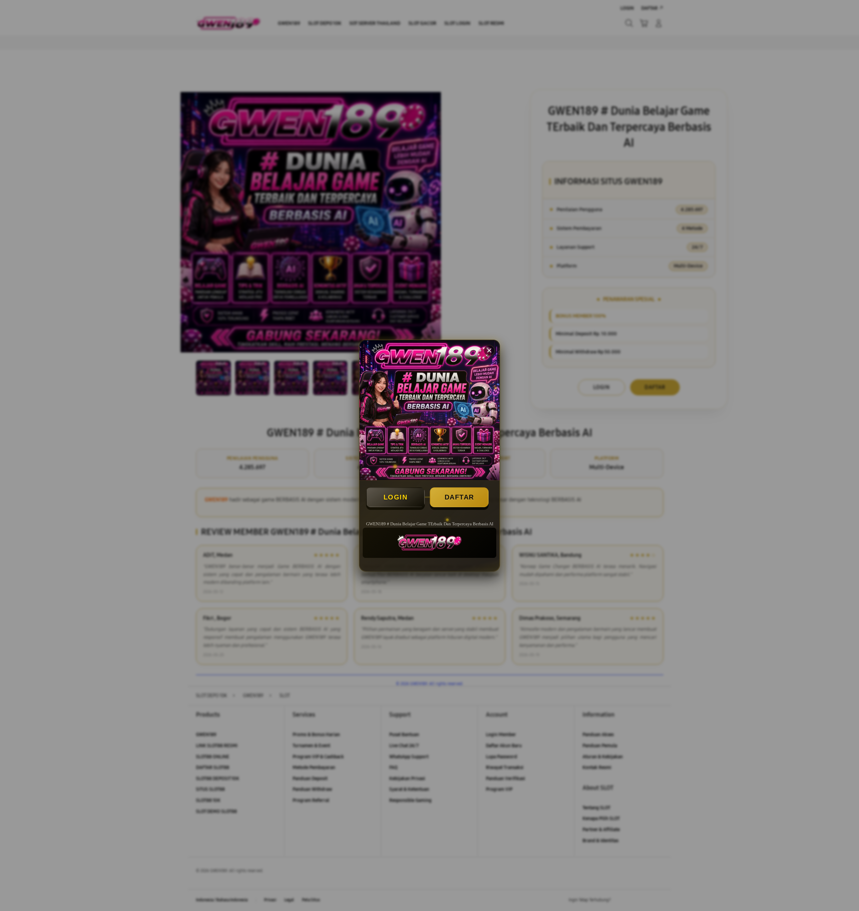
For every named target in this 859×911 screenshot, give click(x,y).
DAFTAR (459, 497)
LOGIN (396, 497)
